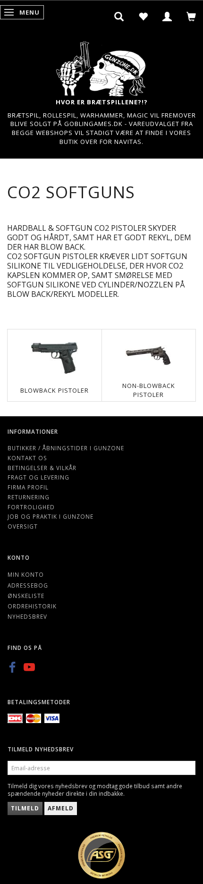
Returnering (29, 497)
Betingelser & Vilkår (42, 467)
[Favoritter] (143, 16)
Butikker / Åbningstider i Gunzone (66, 448)
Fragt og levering (38, 477)
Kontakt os (27, 458)
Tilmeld (25, 808)
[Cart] (191, 16)
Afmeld (61, 808)
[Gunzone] (101, 66)
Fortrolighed (31, 507)
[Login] (167, 16)
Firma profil (28, 487)
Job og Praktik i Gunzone (50, 516)
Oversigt (23, 526)
